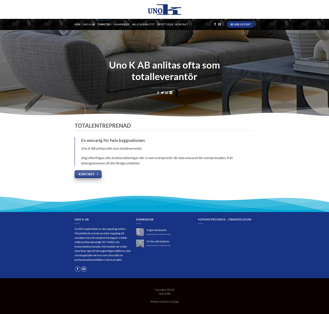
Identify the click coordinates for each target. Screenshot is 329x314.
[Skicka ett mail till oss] (219, 24)
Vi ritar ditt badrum (158, 241)
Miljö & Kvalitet (143, 24)
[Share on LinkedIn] (170, 92)
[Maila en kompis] (166, 92)
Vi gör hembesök (157, 230)
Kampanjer (122, 24)
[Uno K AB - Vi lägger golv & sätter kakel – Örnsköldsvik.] (164, 9)
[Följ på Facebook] (215, 24)
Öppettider (165, 24)
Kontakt (181, 24)
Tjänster (103, 24)
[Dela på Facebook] (158, 92)
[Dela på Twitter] (162, 92)
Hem (77, 24)
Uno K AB (89, 24)
